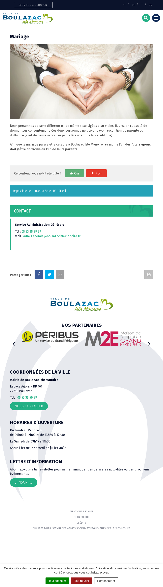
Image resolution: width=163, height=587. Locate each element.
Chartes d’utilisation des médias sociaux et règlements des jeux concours (81, 528)
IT (142, 5)
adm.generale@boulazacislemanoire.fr (52, 236)
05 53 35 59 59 (31, 231)
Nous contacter (29, 406)
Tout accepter (57, 580)
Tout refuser (81, 580)
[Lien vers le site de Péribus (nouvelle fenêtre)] (50, 336)
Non (98, 173)
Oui (76, 173)
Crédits (81, 522)
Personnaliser (106, 580)
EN (133, 5)
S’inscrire (24, 482)
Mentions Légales (81, 511)
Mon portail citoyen (33, 4)
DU (150, 5)
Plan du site (82, 517)
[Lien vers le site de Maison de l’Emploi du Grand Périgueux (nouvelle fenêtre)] (112, 338)
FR (124, 5)
